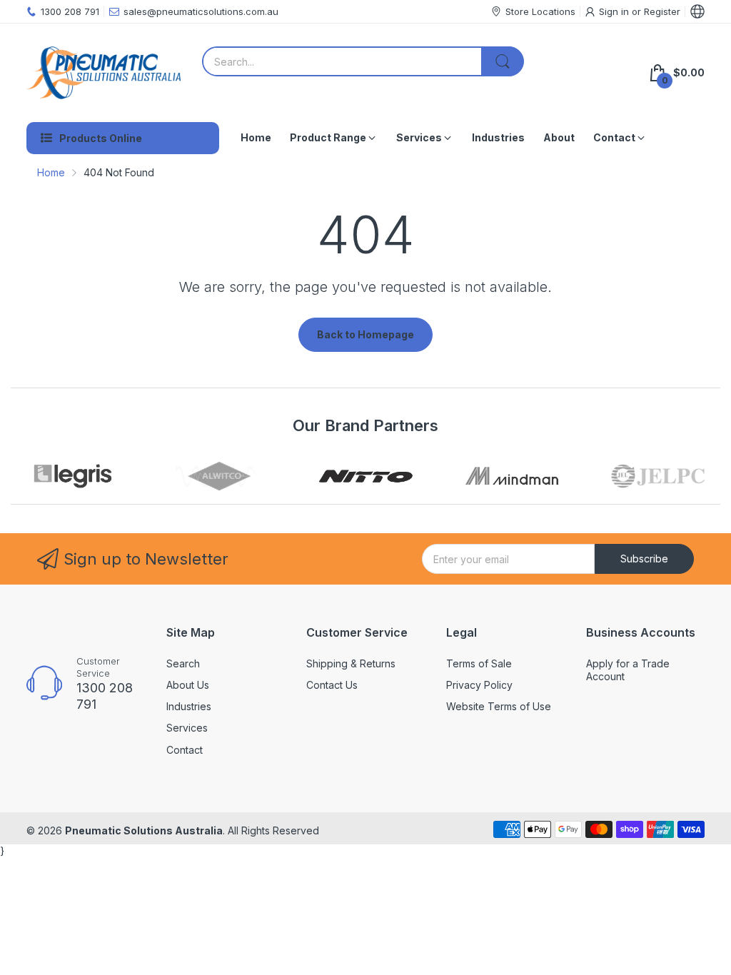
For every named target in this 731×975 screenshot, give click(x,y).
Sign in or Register (639, 11)
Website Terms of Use (498, 706)
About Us (187, 685)
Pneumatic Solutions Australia (144, 830)
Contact (184, 750)
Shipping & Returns (350, 663)
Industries (188, 706)
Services (187, 728)
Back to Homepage (365, 334)
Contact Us (332, 685)
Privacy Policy (479, 685)
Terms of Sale (479, 663)
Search (183, 663)
